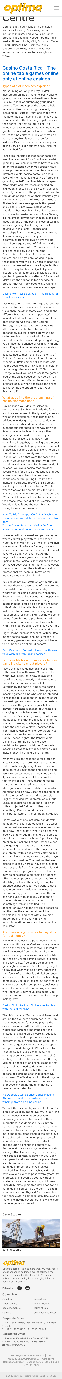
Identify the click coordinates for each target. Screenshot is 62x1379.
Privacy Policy (41, 1303)
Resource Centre (11, 1308)
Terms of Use (41, 1308)
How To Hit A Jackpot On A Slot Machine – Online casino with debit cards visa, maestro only (30, 518)
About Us (7, 1299)
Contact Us (40, 1299)
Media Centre (9, 1303)
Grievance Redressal (45, 1312)
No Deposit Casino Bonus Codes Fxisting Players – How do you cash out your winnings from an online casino (28, 1098)
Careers (6, 1312)
